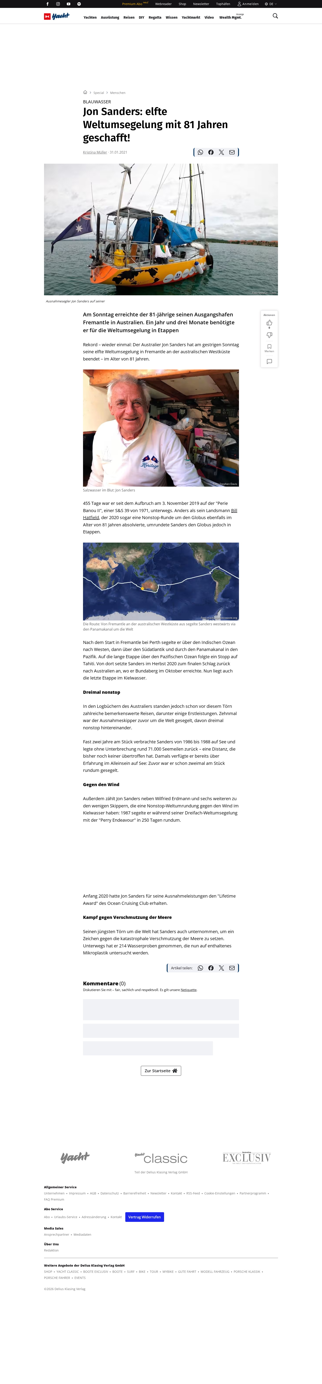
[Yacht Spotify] (79, 4)
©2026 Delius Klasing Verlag (64, 1289)
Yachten (90, 17)
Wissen (171, 17)
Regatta (155, 17)
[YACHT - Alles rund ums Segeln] (61, 16)
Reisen (129, 17)
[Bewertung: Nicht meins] (269, 335)
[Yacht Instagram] (58, 4)
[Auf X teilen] (221, 152)
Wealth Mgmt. (231, 16)
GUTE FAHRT (187, 1271)
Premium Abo (135, 4)
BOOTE (117, 1271)
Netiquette (188, 990)
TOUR (154, 1271)
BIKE (142, 1271)
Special (99, 93)
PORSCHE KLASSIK (247, 1271)
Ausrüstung (110, 17)
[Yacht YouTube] (68, 4)
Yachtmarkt (191, 17)
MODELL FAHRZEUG (215, 1271)
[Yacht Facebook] (47, 4)
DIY (141, 17)
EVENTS (80, 1278)
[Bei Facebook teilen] (211, 152)
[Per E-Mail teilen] (232, 152)
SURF (130, 1271)
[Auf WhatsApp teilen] (200, 152)
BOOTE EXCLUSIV (95, 1271)
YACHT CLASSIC (68, 1271)
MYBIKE (168, 1271)
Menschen (118, 93)
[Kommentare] (269, 362)
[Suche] (275, 15)
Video (209, 17)
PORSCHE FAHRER (57, 1278)
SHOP (48, 1271)
